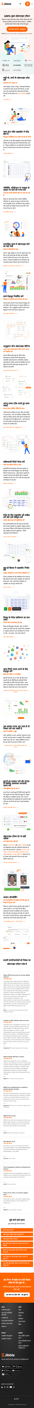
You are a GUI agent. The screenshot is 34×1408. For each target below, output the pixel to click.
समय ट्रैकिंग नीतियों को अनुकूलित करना (12, 427)
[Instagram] (7, 1387)
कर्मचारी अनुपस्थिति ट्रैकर (9, 807)
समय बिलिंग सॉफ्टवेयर (8, 212)
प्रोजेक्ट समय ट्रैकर (7, 1324)
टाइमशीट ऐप (4, 1318)
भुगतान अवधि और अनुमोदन (9, 537)
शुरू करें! (27, 3)
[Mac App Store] (6, 1370)
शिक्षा (19, 1324)
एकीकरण (3, 1326)
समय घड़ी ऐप (6, 99)
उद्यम (19, 1310)
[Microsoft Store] (17, 1370)
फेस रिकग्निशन (11, 845)
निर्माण (20, 1316)
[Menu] (32, 3)
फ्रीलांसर (21, 1313)
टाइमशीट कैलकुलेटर (6, 1336)
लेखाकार (20, 1319)
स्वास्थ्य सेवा (21, 1321)
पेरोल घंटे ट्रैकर (7, 587)
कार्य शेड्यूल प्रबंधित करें (9, 313)
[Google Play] (18, 1366)
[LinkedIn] (2, 1387)
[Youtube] (11, 1387)
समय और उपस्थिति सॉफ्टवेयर (10, 862)
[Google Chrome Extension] (6, 1374)
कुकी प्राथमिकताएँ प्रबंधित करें (23, 1347)
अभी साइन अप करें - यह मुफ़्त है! (17, 29)
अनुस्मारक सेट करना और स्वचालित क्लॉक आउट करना (15, 746)
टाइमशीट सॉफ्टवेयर (7, 153)
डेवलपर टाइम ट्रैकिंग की (15, 854)
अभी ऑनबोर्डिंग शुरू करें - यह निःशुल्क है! (13, 921)
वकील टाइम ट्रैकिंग (13, 852)
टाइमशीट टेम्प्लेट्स (6, 1339)
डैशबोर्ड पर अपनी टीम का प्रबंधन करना (12, 266)
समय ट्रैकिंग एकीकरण (8, 637)
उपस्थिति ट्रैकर (5, 1310)
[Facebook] (5, 1387)
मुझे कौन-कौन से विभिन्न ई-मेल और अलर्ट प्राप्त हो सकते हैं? (15, 691)
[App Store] (6, 1366)
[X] (14, 1387)
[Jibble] (6, 4)
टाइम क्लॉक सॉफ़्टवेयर (7, 1321)
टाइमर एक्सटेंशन (21, 94)
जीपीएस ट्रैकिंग (22, 845)
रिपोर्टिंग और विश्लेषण (8, 484)
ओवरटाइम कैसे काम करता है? (10, 370)
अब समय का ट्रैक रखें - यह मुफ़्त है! (17, 1295)
